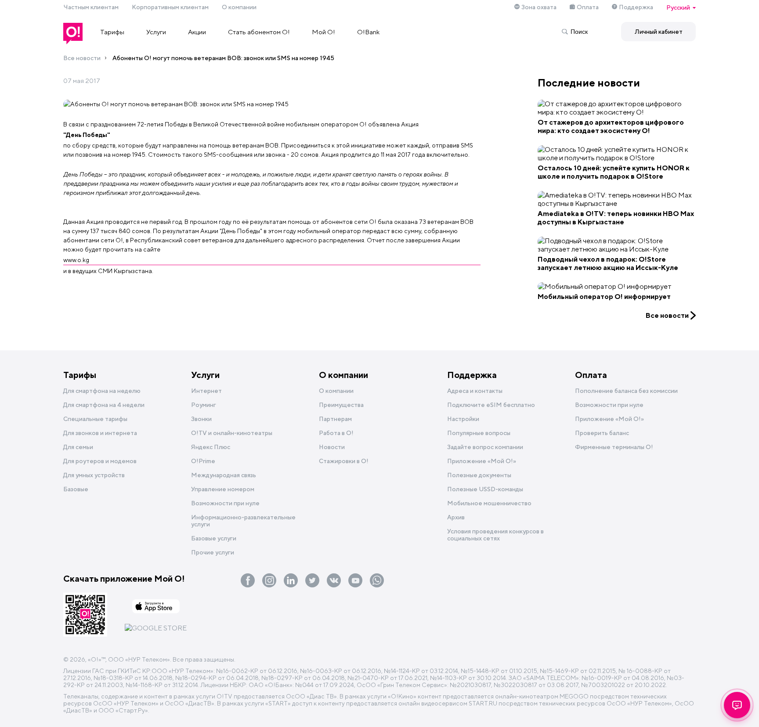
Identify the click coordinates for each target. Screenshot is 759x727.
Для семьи (78, 446)
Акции (197, 32)
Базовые (75, 489)
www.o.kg (76, 259)
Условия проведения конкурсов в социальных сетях (495, 535)
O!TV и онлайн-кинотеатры (231, 432)
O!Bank (368, 32)
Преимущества (341, 404)
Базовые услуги (213, 538)
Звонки (201, 418)
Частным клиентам (91, 7)
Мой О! (323, 32)
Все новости (82, 57)
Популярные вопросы (478, 432)
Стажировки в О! (344, 460)
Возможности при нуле (225, 503)
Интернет (206, 390)
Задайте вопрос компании (485, 446)
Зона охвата (539, 7)
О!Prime (203, 460)
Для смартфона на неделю (102, 390)
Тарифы (112, 32)
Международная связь (223, 475)
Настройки (463, 418)
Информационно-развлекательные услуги (243, 521)
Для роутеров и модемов (100, 460)
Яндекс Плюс (210, 446)
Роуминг (203, 404)
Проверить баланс (602, 432)
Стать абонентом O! (259, 32)
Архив (456, 517)
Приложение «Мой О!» (609, 418)
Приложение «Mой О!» (481, 460)
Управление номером (222, 489)
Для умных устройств (94, 475)
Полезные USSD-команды (485, 489)
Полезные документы (479, 475)
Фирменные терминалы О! (614, 446)
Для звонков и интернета (100, 432)
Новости (332, 446)
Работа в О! (336, 432)
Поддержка (636, 7)
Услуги (156, 32)
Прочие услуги (212, 552)
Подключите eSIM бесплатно (491, 404)
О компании (239, 7)
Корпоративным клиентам (170, 7)
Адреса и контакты (474, 390)
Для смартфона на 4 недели (104, 404)
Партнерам (335, 418)
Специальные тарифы (95, 418)
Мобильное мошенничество (489, 503)
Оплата (588, 7)
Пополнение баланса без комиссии (626, 390)
